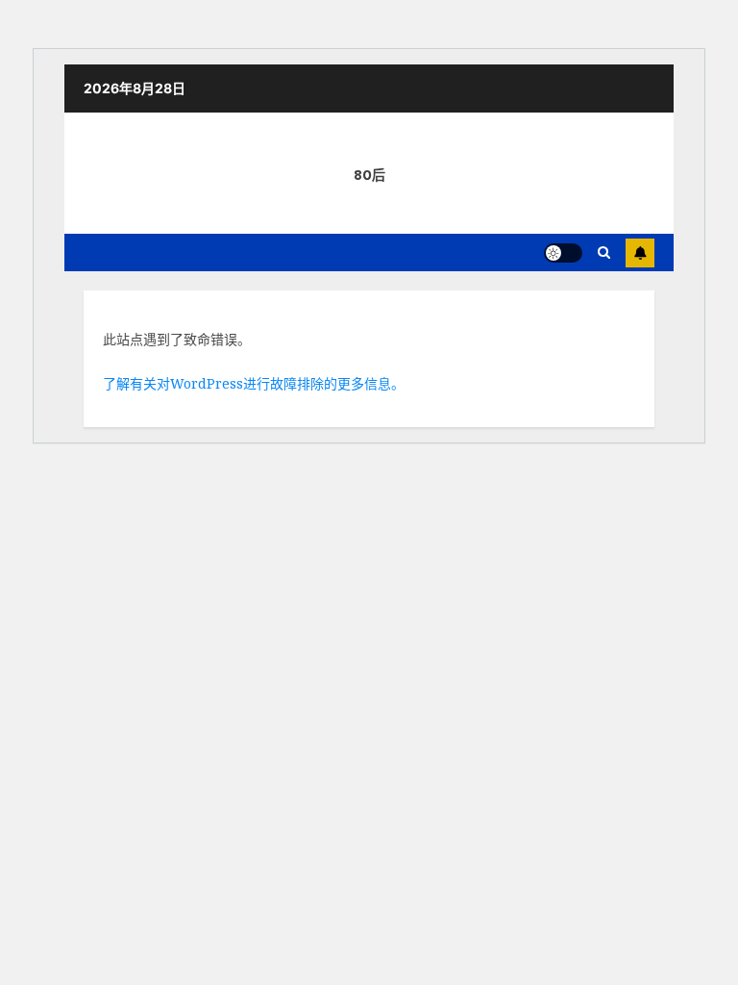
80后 (369, 175)
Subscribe (640, 253)
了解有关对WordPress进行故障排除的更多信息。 (254, 383)
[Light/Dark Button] (563, 253)
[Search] (604, 252)
